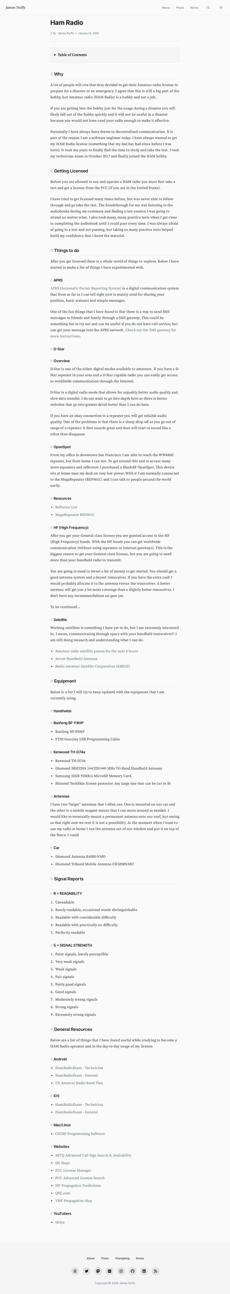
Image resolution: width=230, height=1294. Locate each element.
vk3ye (60, 1222)
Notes (194, 7)
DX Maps (62, 1163)
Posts (180, 7)
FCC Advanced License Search (80, 1178)
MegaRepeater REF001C (74, 515)
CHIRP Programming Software (80, 1134)
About (166, 7)
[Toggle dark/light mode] (221, 7)
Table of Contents (72, 55)
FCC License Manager (73, 1170)
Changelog (122, 1258)
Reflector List (66, 507)
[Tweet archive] (87, 1271)
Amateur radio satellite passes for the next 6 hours (96, 651)
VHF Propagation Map (73, 1201)
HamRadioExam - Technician (79, 1068)
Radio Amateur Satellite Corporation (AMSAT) (92, 666)
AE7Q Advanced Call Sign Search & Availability (93, 1155)
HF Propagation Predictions (78, 1185)
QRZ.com (62, 1193)
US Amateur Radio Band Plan (79, 1083)
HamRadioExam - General (76, 1075)
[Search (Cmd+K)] (208, 7)
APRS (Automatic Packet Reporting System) (85, 288)
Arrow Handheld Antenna (76, 659)
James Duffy (15, 7)
